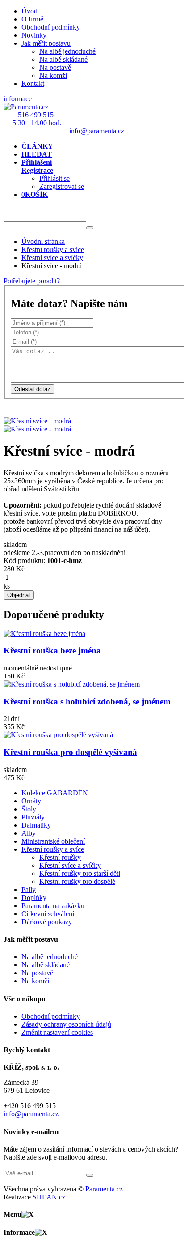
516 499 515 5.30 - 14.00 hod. (32, 119)
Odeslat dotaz (32, 389)
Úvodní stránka (43, 241)
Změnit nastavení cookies (57, 1032)
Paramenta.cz (104, 1189)
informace (18, 98)
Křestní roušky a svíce (52, 249)
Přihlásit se (54, 178)
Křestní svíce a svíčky (52, 257)
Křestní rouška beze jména (52, 650)
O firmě (32, 19)
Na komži (53, 75)
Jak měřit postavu (46, 43)
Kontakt (32, 83)
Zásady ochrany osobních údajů (66, 1024)
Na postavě (55, 67)
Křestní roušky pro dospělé (77, 881)
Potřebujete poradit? (32, 281)
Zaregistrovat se (61, 186)
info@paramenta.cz (31, 1114)
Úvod (29, 11)
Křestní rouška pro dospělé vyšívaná (70, 752)
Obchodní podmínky (50, 27)
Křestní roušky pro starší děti (79, 873)
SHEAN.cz (49, 1197)
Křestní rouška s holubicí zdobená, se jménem (87, 701)
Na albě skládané (63, 59)
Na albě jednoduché (67, 51)
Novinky (33, 35)
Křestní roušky (60, 857)
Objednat (18, 595)
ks (7, 586)
